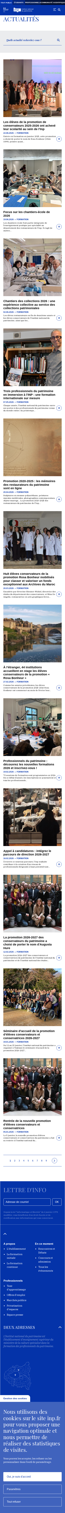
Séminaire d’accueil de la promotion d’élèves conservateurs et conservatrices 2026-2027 (29, 1034)
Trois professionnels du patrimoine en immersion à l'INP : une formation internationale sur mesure (29, 394)
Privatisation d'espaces (14, 1307)
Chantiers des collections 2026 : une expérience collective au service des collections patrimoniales (29, 304)
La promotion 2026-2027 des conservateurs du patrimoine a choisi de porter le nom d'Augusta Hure (27, 943)
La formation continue (14, 1265)
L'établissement (16, 1248)
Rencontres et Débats (46, 1250)
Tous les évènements (45, 1268)
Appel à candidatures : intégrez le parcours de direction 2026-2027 (27, 852)
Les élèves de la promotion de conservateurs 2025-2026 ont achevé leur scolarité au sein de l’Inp (29, 125)
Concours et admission (45, 1259)
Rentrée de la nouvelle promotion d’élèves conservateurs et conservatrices (27, 1124)
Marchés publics (16, 1300)
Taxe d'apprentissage (16, 1287)
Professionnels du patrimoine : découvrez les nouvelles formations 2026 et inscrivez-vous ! (28, 764)
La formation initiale (14, 1256)
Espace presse (15, 1314)
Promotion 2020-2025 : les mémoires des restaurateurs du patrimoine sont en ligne (29, 484)
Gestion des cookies (15, 1398)
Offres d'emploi (16, 1295)
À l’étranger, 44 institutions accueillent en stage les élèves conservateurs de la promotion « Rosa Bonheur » (26, 673)
